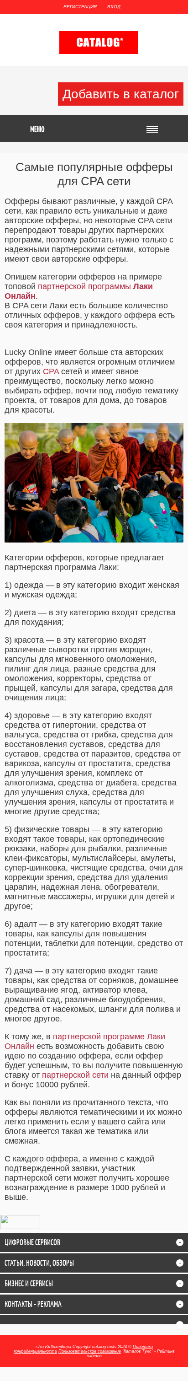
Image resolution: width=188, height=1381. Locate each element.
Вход (113, 6)
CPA (51, 371)
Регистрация (80, 6)
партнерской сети (75, 1075)
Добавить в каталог (121, 94)
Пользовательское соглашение (89, 1351)
